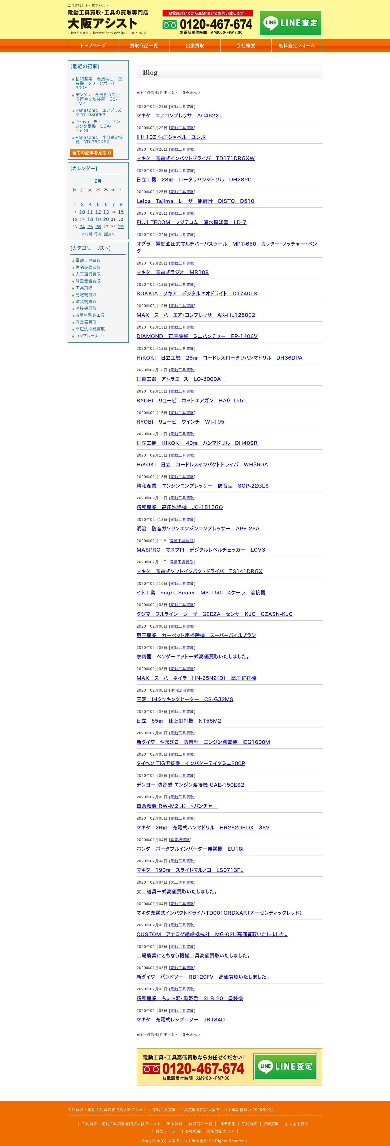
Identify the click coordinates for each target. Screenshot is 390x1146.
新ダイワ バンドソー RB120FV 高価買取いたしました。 (203, 976)
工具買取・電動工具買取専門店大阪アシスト (121, 1124)
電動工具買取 (182, 106)
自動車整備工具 (90, 315)
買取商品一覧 (144, 45)
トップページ (93, 45)
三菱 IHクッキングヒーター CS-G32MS (185, 699)
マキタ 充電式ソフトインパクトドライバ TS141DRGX (200, 571)
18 (90, 219)
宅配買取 (249, 1124)
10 (82, 212)
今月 (98, 234)
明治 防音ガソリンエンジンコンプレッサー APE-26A (198, 528)
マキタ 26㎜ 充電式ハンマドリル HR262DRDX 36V (203, 827)
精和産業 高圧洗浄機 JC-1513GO (180, 507)
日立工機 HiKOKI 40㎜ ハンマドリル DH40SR (197, 443)
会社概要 (245, 45)
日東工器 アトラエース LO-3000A (181, 379)
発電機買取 (180, 840)
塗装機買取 (86, 302)
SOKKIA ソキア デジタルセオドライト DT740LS (197, 293)
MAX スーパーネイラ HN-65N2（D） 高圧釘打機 (196, 678)
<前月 (87, 234)
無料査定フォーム (297, 45)
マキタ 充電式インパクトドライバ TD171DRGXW (196, 158)
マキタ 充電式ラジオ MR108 (173, 272)
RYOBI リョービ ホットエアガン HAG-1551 (192, 400)
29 (121, 227)
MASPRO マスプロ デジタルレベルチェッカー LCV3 (201, 549)
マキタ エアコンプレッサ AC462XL (180, 115)
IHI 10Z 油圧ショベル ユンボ (171, 137)
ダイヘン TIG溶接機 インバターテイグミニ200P (191, 763)
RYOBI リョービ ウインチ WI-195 (180, 421)
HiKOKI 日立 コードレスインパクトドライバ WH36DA (202, 464)
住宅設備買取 (182, 690)
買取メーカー (167, 1131)
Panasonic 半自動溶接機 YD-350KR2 (99, 139)
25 (90, 227)
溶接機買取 (86, 308)
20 (106, 219)
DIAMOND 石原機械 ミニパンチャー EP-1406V (197, 336)
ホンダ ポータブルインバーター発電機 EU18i (190, 848)
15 (121, 212)
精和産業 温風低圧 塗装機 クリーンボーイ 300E (99, 83)
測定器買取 (86, 322)
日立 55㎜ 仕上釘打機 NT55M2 (179, 720)
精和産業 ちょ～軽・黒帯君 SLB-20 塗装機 (190, 998)
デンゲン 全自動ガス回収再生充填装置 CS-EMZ (98, 99)
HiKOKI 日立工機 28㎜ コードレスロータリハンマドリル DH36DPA (220, 357)
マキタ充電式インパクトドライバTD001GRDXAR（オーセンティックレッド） (219, 912)
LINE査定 (227, 1124)
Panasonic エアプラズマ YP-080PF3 (99, 112)
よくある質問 (297, 1124)
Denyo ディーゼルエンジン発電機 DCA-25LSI (98, 126)
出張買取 (195, 45)
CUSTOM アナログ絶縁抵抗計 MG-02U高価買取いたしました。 (212, 934)
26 (98, 227)
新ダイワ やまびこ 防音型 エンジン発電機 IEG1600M (203, 742)
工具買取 (84, 288)
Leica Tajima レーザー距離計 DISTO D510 (195, 201)
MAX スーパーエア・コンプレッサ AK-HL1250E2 (196, 315)
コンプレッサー (89, 336)
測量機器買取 (88, 281)
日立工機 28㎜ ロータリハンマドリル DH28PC (194, 179)
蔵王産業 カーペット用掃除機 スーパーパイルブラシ (196, 635)
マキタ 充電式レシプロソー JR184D (181, 1019)
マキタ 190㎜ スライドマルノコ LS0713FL (190, 870)
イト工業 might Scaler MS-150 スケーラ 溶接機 (201, 592)
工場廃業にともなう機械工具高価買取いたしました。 (193, 955)
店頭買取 (271, 1124)
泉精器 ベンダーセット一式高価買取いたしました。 (193, 656)
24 (82, 227)
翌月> (109, 234)
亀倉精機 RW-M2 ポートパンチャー (177, 806)
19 (98, 219)
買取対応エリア (221, 1131)
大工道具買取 (182, 882)
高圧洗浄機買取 (90, 329)
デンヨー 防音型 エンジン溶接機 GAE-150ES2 (190, 784)
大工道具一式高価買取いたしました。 (177, 891)
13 (106, 212)
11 (90, 212)
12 (98, 212)
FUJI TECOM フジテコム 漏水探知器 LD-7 (191, 222)
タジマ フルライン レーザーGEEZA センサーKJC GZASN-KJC (215, 614)
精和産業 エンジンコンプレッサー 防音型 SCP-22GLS (203, 485)
